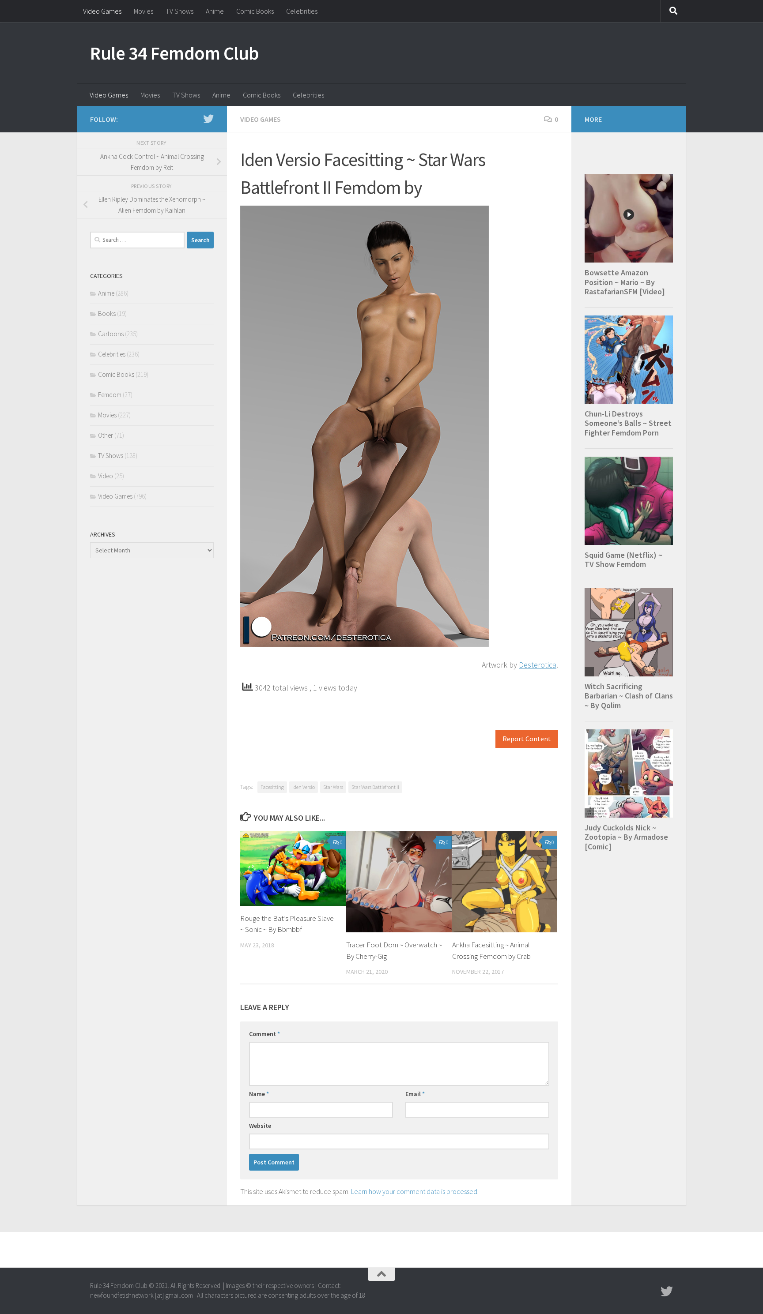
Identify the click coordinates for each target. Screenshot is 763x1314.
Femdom (109, 394)
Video (105, 476)
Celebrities (301, 11)
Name (259, 1094)
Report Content (526, 739)
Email (415, 1094)
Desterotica (537, 665)
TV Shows (179, 11)
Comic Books (255, 11)
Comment (264, 1034)
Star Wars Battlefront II (375, 787)
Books (107, 313)
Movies (143, 11)
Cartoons (111, 334)
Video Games (102, 11)
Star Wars (333, 787)
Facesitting (272, 787)
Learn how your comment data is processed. (415, 1191)
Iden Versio (303, 787)
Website (260, 1126)
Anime (215, 11)
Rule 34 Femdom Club (174, 52)
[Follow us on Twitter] (208, 118)
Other (105, 435)
